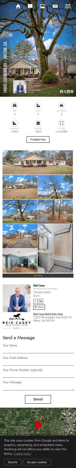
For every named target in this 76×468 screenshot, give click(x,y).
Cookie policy (22, 453)
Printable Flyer (38, 139)
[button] (38, 430)
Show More (38, 275)
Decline (12, 462)
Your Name (10, 345)
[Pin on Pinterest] (72, 91)
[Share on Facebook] (61, 91)
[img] (18, 6)
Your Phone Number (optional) (22, 370)
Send (38, 399)
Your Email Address (15, 358)
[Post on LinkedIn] (68, 91)
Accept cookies (37, 462)
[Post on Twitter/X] (65, 91)
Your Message (12, 382)
